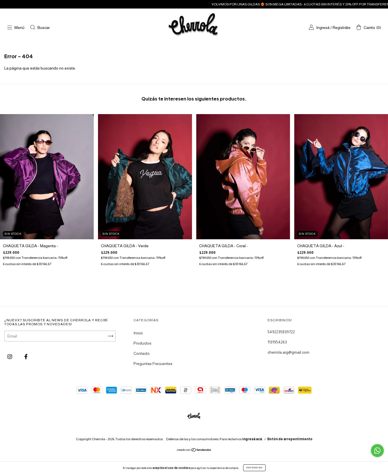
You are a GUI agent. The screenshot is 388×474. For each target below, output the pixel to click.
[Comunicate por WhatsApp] (377, 450)
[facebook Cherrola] (26, 356)
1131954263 (277, 342)
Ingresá (322, 27)
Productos (142, 343)
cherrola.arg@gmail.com (288, 352)
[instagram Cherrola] (10, 356)
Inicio (138, 333)
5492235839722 (281, 332)
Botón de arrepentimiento (289, 439)
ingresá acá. (252, 439)
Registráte (342, 27)
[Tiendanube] (194, 450)
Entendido (254, 467)
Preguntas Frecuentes (152, 363)
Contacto (141, 353)
